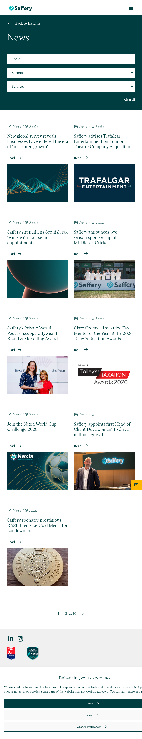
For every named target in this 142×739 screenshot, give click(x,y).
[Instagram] (20, 638)
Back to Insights (27, 23)
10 (74, 613)
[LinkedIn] (11, 638)
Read (11, 158)
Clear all (129, 99)
